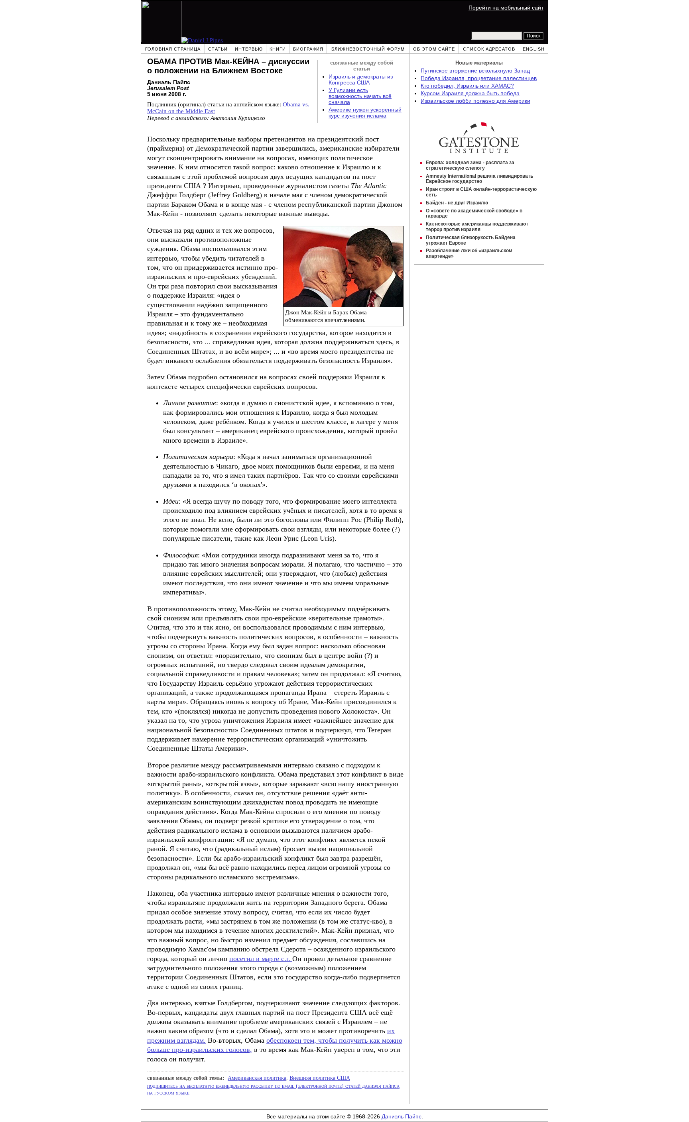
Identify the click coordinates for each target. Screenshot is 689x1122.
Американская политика (257, 1078)
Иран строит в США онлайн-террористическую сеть (481, 192)
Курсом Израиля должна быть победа (470, 93)
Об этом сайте (434, 49)
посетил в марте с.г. (260, 959)
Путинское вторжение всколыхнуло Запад (475, 71)
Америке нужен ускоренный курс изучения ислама (365, 113)
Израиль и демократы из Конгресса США (361, 80)
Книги (278, 49)
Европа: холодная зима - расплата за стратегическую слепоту (470, 165)
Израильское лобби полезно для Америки (475, 101)
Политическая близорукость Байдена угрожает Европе (471, 240)
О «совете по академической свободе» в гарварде (474, 213)
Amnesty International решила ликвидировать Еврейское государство (479, 178)
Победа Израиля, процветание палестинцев (479, 78)
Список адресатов (489, 49)
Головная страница (173, 49)
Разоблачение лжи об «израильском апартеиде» (469, 253)
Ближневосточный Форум (368, 49)
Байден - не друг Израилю (457, 203)
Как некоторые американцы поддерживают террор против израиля (477, 226)
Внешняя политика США (319, 1078)
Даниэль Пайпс (401, 1117)
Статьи (218, 49)
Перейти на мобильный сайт (506, 8)
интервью (249, 49)
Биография (308, 49)
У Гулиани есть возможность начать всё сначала (360, 96)
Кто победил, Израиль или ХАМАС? (467, 86)
